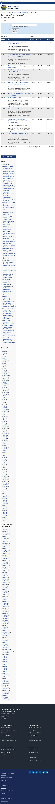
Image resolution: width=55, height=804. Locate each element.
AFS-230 (5, 604)
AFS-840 (5, 610)
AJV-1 (4, 680)
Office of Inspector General (7, 790)
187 (4, 430)
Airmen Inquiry (32, 749)
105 (4, 455)
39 (4, 397)
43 (4, 365)
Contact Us (3, 718)
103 (4, 421)
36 (4, 402)
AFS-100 (5, 586)
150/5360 (5, 409)
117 (4, 404)
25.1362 (5, 519)
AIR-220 (5, 666)
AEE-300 (5, 630)
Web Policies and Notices (6, 798)
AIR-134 (5, 659)
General (5, 258)
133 (4, 466)
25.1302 (5, 507)
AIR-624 (5, 594)
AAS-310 (5, 620)
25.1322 (5, 510)
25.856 (5, 437)
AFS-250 (5, 589)
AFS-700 (5, 608)
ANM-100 (5, 539)
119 (4, 423)
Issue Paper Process (13, 108)
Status (33, 39)
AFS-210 (5, 587)
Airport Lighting (7, 216)
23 (4, 368)
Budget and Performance (6, 777)
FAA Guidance (31, 738)
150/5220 (5, 377)
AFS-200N (6, 634)
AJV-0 (4, 678)
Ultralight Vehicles (7, 315)
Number (3, 39)
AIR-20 (5, 664)
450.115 (5, 447)
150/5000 (5, 390)
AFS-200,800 (6, 632)
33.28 (4, 416)
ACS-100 (5, 603)
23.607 (5, 503)
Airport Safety (6, 197)
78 (49, 146)
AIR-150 (5, 663)
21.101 (5, 490)
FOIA (2, 782)
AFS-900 (5, 611)
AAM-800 (5, 599)
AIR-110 (5, 558)
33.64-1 (3, 133)
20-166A (3, 108)
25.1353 (5, 513)
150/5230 (5, 479)
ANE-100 (5, 687)
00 (4, 363)
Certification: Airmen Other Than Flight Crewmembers (8, 276)
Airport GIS (6, 289)
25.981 (5, 438)
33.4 (4, 418)
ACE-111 (5, 579)
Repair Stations (7, 264)
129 (4, 406)
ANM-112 (5, 567)
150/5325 (5, 481)
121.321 (5, 462)
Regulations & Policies (11, 12)
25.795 (5, 378)
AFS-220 (5, 555)
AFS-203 (5, 635)
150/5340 (5, 394)
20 (4, 351)
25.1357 (5, 515)
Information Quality (5, 785)
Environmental (7, 269)
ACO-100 (5, 584)
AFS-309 (5, 644)
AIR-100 (5, 548)
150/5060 (5, 476)
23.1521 (5, 433)
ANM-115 (5, 560)
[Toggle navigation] (52, 7)
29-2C (2, 54)
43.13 (4, 443)
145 (4, 387)
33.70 (4, 395)
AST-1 (5, 541)
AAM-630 (5, 618)
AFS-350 (5, 581)
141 (4, 471)
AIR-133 (5, 657)
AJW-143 (5, 681)
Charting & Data (4, 732)
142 (4, 472)
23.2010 (5, 500)
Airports (5, 164)
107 (4, 457)
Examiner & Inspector (33, 735)
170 (4, 413)
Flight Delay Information (6, 735)
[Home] (10, 7)
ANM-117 (5, 690)
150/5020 (5, 425)
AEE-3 (5, 628)
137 (4, 469)
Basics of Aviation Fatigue (14, 97)
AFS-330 (5, 606)
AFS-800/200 (6, 649)
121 (4, 370)
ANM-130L (6, 692)
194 (4, 431)
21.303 (5, 493)
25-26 (2, 65)
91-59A (3, 82)
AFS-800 (5, 534)
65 (4, 382)
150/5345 (5, 360)
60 (4, 450)
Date (48, 39)
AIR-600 (5, 536)
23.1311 (5, 498)
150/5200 (5, 375)
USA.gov (3, 796)
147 (4, 474)
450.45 (5, 448)
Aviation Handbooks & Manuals (35, 732)
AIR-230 (5, 668)
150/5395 (5, 486)
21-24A (3, 119)
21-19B (3, 93)
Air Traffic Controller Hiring (6, 755)
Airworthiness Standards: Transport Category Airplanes (8, 171)
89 (4, 419)
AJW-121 (5, 615)
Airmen (5, 296)
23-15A (3, 70)
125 (4, 464)
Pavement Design (7, 236)
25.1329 (5, 512)
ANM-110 (5, 553)
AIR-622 (5, 673)
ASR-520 (5, 697)
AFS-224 (5, 639)
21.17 (4, 401)
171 (4, 488)
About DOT (3, 775)
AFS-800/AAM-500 (8, 651)
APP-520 (5, 693)
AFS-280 (5, 642)
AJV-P (5, 613)
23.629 (5, 505)
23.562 (5, 502)
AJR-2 (4, 596)
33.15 (4, 414)
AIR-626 (5, 574)
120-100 (3, 97)
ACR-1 (5, 623)
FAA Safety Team (32, 757)
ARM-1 (5, 695)
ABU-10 (5, 622)
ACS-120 (5, 625)
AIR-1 (4, 656)
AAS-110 (5, 601)
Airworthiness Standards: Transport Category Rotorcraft (8, 300)
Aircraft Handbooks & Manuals (35, 727)
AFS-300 (5, 529)
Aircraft (5, 175)
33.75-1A (3, 42)
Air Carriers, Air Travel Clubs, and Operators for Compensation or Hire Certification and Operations (9, 189)
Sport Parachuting (7, 339)
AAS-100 (5, 531)
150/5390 (5, 484)
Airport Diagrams (32, 730)
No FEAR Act (3, 788)
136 (4, 399)
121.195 (5, 460)
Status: (10, 29)
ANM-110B (6, 688)
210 (4, 495)
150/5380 (5, 411)
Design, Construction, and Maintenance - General (8, 178)
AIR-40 (5, 593)
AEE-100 (5, 577)
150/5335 (5, 483)
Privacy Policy (4, 793)
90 (4, 358)
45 (4, 445)
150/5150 (5, 478)
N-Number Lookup (32, 755)
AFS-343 (5, 646)
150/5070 (5, 428)
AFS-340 (5, 572)
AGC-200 (5, 652)
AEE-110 (5, 627)
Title (9, 39)
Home (3, 12)
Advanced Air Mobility (5, 752)
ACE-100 (5, 538)
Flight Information (7, 328)
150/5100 (5, 389)
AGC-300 (5, 654)
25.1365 (5, 520)
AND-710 (5, 685)
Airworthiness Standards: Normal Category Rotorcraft (8, 322)
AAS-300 (5, 543)
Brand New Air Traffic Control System (9, 749)
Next (52, 146)
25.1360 (5, 517)
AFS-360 (5, 647)
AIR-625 (5, 570)
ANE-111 (5, 550)
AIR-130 (5, 551)
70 (4, 452)
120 (4, 353)
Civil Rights (3, 780)
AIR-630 (5, 675)
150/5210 (5, 372)
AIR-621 (5, 671)
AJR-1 (4, 575)
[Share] (1, 20)
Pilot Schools (6, 334)
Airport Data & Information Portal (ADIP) (9, 730)
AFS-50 (5, 591)
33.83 (4, 440)
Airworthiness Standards (9, 270)
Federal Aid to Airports (9, 202)
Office (39, 39)
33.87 (4, 442)
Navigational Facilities (8, 306)
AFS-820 (5, 563)
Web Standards (4, 801)
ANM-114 (5, 582)
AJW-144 (5, 683)
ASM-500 (5, 616)
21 (4, 356)
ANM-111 (5, 565)
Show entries (6, 36)
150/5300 (5, 380)
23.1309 (5, 496)
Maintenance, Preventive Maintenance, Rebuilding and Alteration (7, 228)
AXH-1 (5, 598)
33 (4, 385)
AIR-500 (5, 669)
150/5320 (5, 392)
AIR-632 (5, 676)
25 (4, 361)
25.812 (5, 435)
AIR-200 (5, 569)
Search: (10, 24)
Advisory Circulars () (22, 12)
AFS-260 (5, 640)
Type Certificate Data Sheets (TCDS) (8, 740)
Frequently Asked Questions (35, 760)
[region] (27, 91)
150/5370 (5, 384)
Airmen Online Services (33, 752)
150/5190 (5, 407)
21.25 (4, 491)
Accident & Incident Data (6, 727)
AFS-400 (5, 545)
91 (4, 354)
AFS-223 (5, 637)
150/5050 (5, 426)
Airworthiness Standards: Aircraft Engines (8, 212)
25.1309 (5, 508)
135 (4, 373)
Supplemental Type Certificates (7, 738)
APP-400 (5, 562)
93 (4, 454)
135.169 (5, 467)
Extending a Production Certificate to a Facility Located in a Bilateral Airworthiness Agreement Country (19, 121)
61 (4, 366)
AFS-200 (5, 533)
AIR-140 (5, 661)
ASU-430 (5, 699)
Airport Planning (7, 252)
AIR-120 (5, 546)
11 (4, 459)
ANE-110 (5, 557)
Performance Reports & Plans (35, 740)
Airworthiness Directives (9, 265)
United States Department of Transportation (11, 3)
